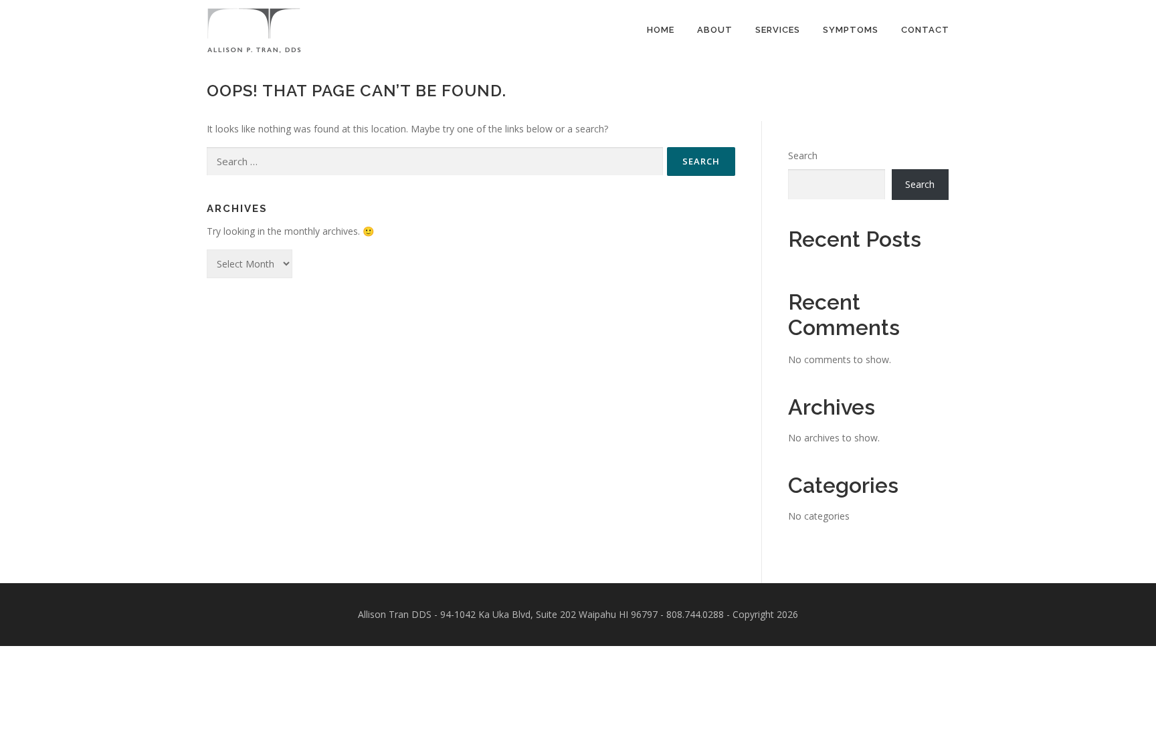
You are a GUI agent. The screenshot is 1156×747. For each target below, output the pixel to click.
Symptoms (850, 30)
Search (802, 155)
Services (777, 30)
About (715, 30)
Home (660, 30)
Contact (925, 30)
